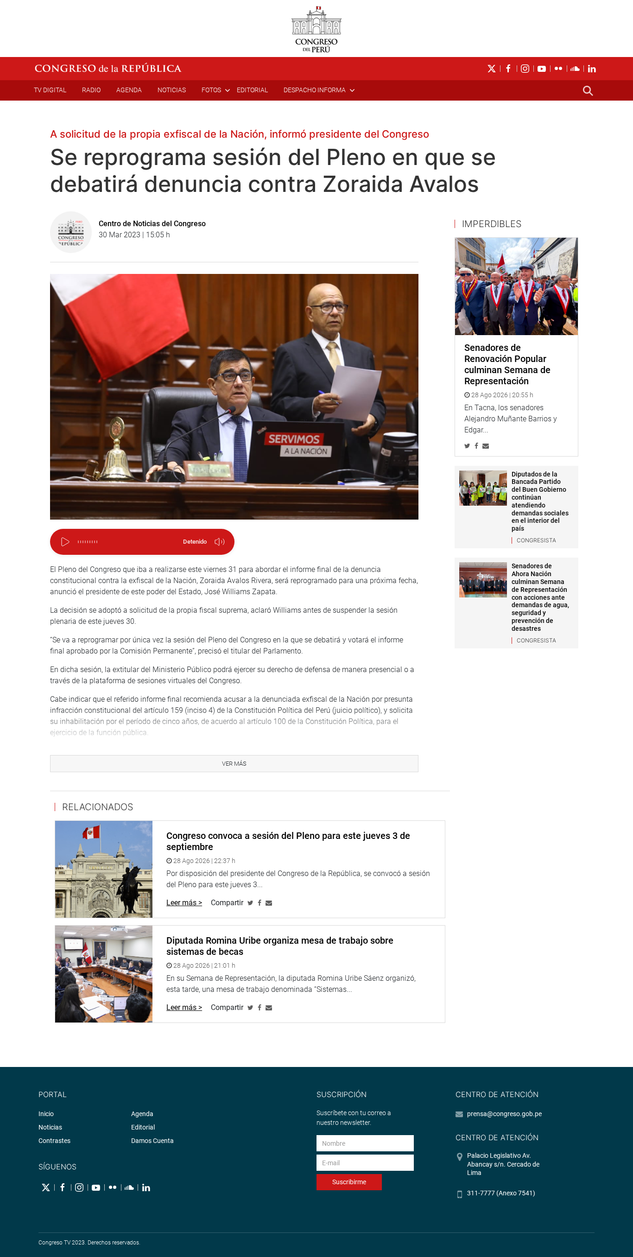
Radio (91, 90)
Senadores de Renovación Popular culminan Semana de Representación (507, 364)
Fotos (211, 90)
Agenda (129, 90)
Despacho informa (315, 90)
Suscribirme (349, 1182)
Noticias (172, 90)
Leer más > (184, 902)
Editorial (252, 90)
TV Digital (50, 90)
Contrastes (54, 1140)
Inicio (46, 1113)
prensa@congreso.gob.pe (504, 1113)
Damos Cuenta (152, 1140)
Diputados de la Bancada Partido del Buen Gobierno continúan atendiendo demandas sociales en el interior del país (540, 501)
